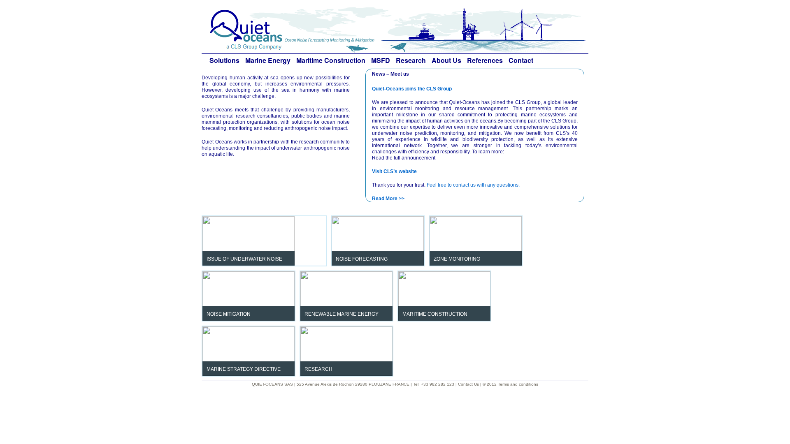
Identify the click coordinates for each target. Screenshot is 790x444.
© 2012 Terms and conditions (510, 384)
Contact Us (469, 384)
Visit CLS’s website (394, 171)
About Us (446, 60)
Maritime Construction (330, 60)
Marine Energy (267, 60)
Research (411, 60)
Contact (521, 60)
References (485, 60)
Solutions (224, 60)
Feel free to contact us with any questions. (473, 185)
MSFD (380, 60)
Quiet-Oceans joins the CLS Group (412, 89)
